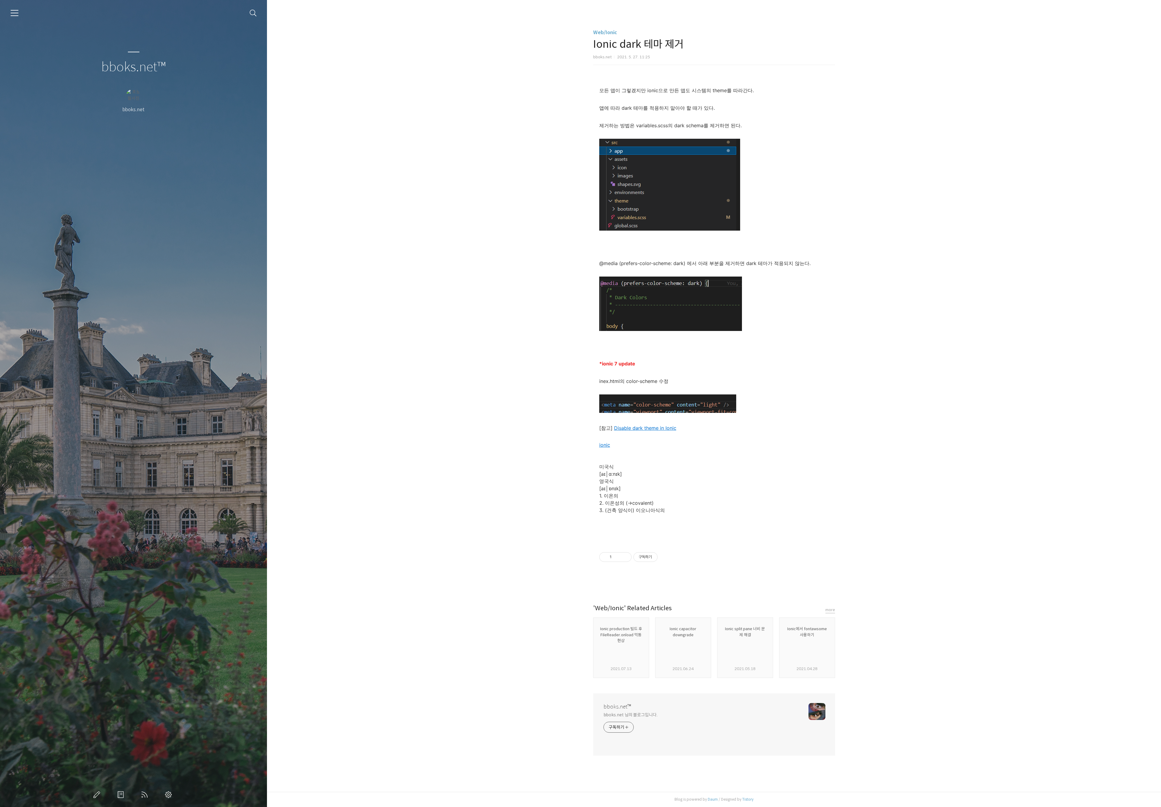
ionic (604, 445)
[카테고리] (14, 13)
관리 (169, 795)
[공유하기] (617, 557)
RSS (145, 795)
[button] (714, 452)
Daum (713, 799)
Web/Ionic (605, 32)
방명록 (122, 795)
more (830, 609)
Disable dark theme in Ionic (645, 428)
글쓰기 (98, 795)
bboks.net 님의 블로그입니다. (630, 715)
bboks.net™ (133, 67)
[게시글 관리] (625, 557)
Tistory (747, 799)
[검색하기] (253, 13)
